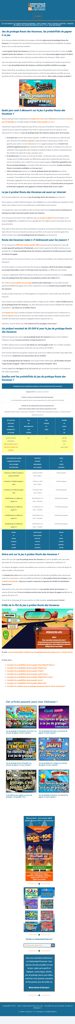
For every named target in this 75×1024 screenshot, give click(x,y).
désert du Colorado (11, 581)
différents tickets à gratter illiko (28, 245)
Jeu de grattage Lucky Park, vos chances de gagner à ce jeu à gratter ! (53, 796)
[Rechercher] (53, 945)
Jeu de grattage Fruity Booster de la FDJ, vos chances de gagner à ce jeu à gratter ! (21, 732)
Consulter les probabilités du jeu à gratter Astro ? (25, 680)
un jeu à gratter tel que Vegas (21, 283)
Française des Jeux (37, 119)
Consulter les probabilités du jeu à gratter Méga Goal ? (27, 668)
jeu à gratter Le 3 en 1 (47, 122)
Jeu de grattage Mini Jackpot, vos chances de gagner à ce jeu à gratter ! (53, 764)
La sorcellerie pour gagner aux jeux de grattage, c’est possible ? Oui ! (19, 796)
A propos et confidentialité (46, 1011)
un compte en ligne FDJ (46, 218)
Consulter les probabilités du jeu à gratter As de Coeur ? (27, 674)
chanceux (31, 144)
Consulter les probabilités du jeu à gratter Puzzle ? (25, 671)
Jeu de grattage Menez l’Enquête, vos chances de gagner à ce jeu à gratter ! (18, 764)
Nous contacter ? (27, 1011)
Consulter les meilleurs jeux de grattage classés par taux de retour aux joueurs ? (36, 686)
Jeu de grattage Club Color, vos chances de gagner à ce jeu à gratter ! (53, 732)
